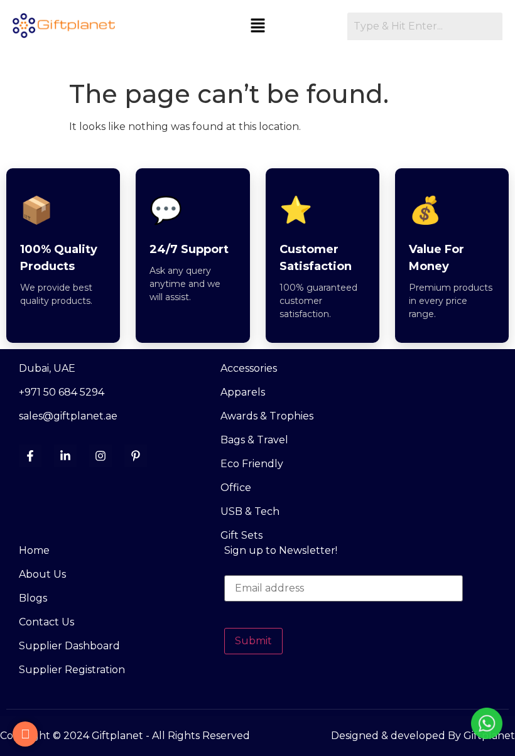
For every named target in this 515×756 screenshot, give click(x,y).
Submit (253, 641)
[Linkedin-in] (65, 456)
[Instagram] (100, 456)
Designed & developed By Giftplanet (423, 736)
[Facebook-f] (30, 456)
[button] (257, 26)
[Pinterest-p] (135, 456)
